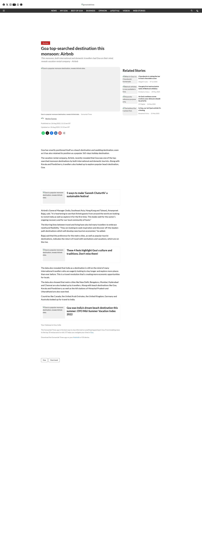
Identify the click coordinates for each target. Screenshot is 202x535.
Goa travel (54, 360)
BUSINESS (90, 10)
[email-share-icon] (60, 134)
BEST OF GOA (77, 10)
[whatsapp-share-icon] (43, 134)
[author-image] (42, 118)
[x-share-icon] (47, 134)
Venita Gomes (51, 119)
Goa (91, 332)
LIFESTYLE (114, 10)
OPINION (103, 10)
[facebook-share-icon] (51, 134)
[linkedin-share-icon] (55, 134)
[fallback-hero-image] (130, 79)
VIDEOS (126, 10)
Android (76, 337)
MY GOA (64, 10)
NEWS (54, 10)
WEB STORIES (139, 10)
